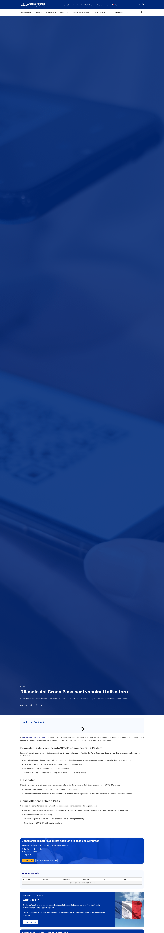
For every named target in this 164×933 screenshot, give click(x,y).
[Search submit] (142, 12)
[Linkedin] (139, 4)
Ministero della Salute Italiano (33, 746)
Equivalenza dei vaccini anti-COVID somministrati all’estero (46, 729)
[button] (116, 5)
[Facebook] (143, 4)
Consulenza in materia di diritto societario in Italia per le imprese (60, 849)
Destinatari (29, 733)
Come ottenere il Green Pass (35, 737)
